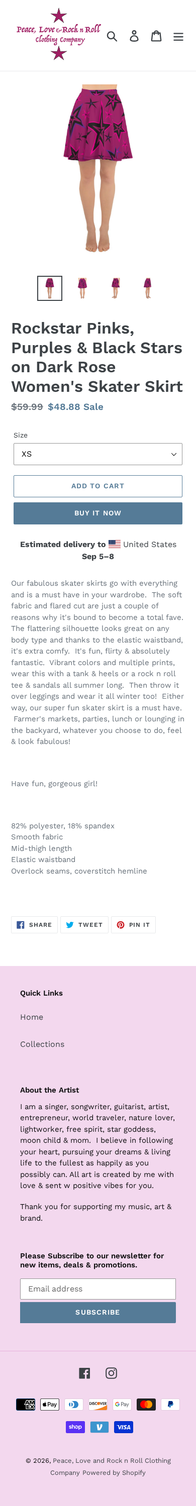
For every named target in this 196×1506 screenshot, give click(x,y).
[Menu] (178, 35)
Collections (42, 1044)
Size (21, 435)
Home (31, 1017)
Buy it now (98, 513)
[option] (50, 288)
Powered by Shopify (114, 1472)
